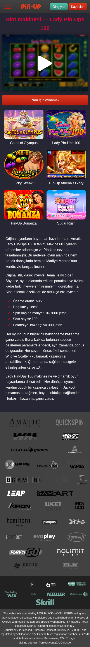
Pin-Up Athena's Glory (66, 183)
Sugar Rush (66, 223)
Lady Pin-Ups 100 (66, 143)
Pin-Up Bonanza (24, 223)
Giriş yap (58, 6)
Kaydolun (77, 6)
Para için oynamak (45, 100)
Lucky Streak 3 (23, 183)
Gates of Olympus (24, 143)
